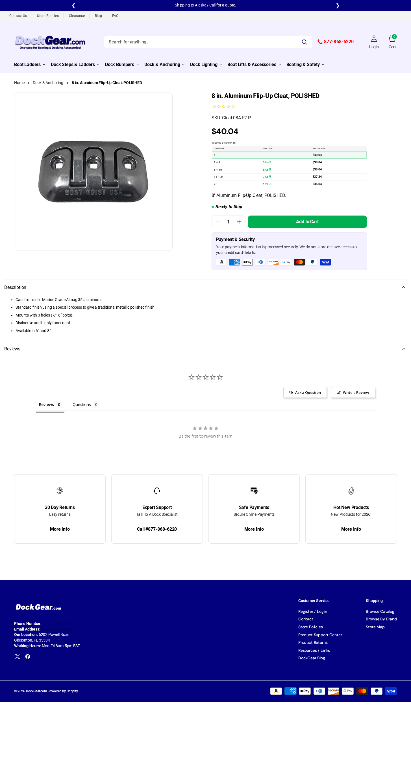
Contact (305, 619)
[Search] (304, 41)
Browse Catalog (380, 611)
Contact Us (18, 16)
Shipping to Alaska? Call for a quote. (205, 5)
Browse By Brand (381, 619)
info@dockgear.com (58, 629)
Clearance (77, 16)
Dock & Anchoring (48, 82)
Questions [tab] (82, 404)
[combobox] (208, 42)
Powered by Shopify (63, 691)
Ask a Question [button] (308, 392)
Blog (98, 16)
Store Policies (47, 16)
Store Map (375, 626)
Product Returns (313, 642)
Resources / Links (314, 650)
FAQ (115, 16)
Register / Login (312, 611)
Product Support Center (320, 634)
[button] (374, 42)
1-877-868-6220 (56, 623)
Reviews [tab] (46, 404)
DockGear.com (36, 691)
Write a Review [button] (356, 392)
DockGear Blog (311, 657)
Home (19, 82)
